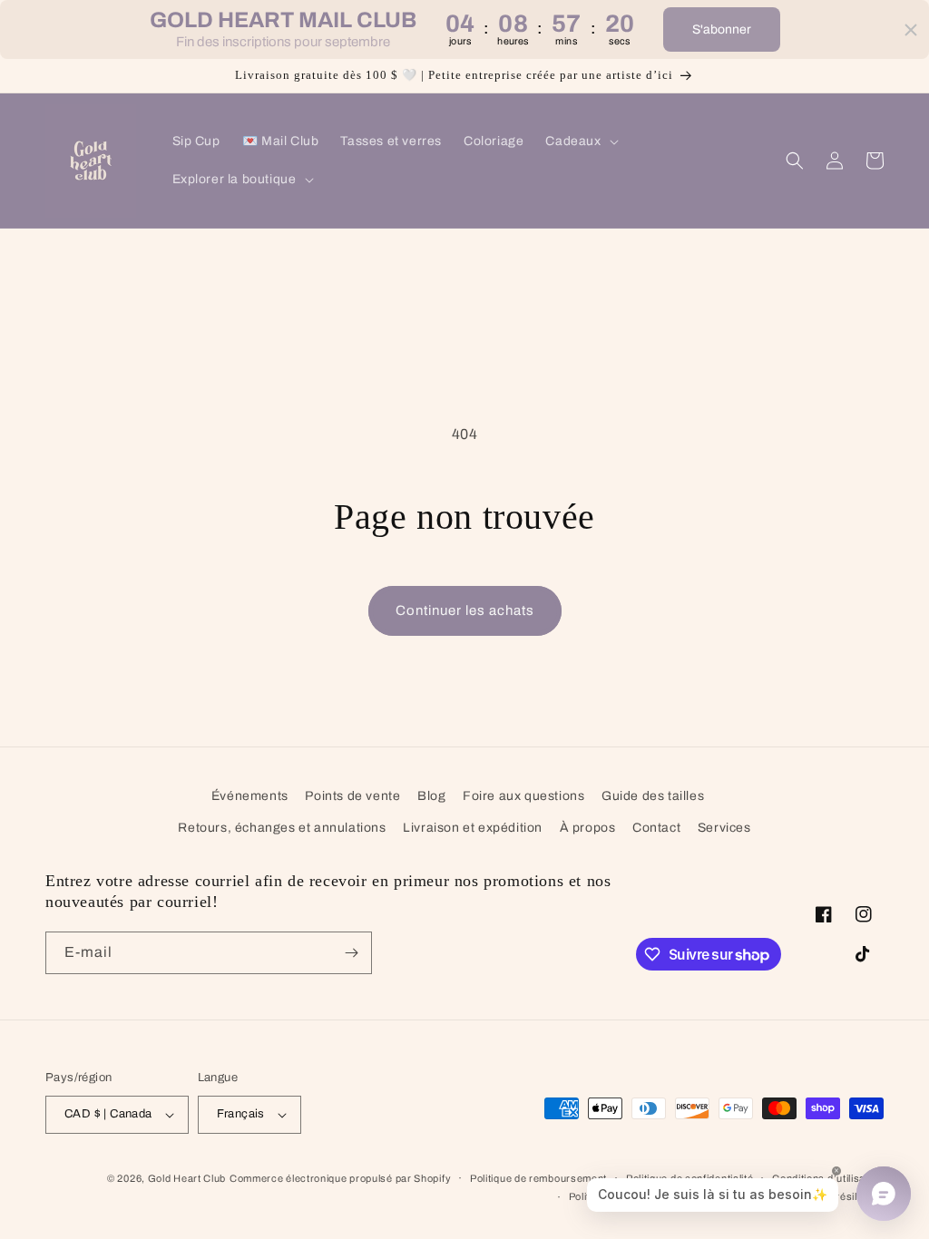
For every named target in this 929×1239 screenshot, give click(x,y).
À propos (588, 827)
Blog (431, 796)
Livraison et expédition (473, 827)
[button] (579, 141)
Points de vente (352, 796)
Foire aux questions (523, 796)
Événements (249, 796)
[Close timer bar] (911, 30)
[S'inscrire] (351, 953)
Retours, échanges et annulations (282, 827)
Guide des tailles (652, 796)
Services (724, 827)
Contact (656, 827)
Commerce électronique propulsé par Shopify (340, 1178)
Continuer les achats (465, 610)
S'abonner (721, 29)
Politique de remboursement (538, 1178)
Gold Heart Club (187, 1178)
